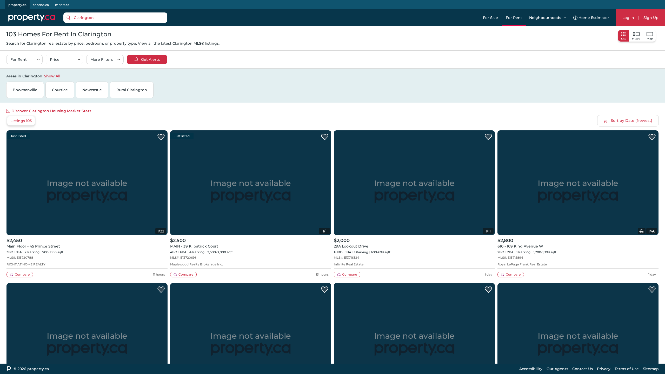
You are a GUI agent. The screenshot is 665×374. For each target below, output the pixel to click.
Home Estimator (593, 17)
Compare (22, 274)
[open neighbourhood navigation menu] (565, 17)
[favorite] (161, 137)
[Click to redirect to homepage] (31, 18)
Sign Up (651, 18)
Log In (628, 18)
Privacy (603, 369)
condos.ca (41, 5)
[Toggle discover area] (658, 75)
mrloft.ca (62, 5)
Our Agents (557, 369)
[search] (115, 17)
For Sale (490, 17)
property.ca (17, 5)
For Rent (514, 17)
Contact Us (582, 369)
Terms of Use (627, 369)
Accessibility (530, 369)
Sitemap (651, 369)
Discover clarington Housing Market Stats (51, 111)
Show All (52, 76)
